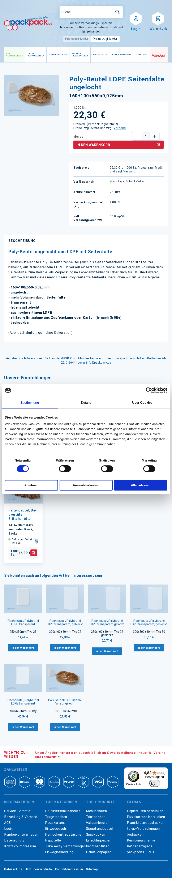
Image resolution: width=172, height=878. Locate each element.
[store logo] (28, 23)
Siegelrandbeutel (99, 829)
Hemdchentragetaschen (64, 834)
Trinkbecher (95, 817)
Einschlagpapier (98, 840)
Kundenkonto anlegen (21, 834)
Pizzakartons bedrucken (146, 817)
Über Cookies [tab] (142, 402)
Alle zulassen (140, 485)
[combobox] (91, 12)
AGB (7, 823)
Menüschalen (96, 811)
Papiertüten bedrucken (145, 811)
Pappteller (53, 840)
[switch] (65, 469)
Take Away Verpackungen (65, 846)
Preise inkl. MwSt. (77, 38)
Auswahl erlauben (86, 485)
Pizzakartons (55, 823)
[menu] (77, 55)
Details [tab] (86, 402)
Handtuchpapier (98, 852)
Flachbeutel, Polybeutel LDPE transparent (23, 622)
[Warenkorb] (158, 18)
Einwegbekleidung (59, 852)
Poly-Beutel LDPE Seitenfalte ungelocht (65, 701)
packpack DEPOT (141, 852)
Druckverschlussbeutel (63, 811)
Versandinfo (43, 869)
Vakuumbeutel (97, 823)
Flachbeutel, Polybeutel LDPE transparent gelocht (107, 622)
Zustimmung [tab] (30, 402)
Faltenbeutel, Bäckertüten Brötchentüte (22, 514)
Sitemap (92, 869)
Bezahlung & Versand (20, 817)
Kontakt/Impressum (20, 846)
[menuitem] (14, 55)
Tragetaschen (56, 817)
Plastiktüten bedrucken (145, 823)
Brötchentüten (97, 846)
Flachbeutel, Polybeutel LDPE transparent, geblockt (65, 622)
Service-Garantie (17, 811)
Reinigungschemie (141, 840)
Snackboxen (95, 834)
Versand (120, 128)
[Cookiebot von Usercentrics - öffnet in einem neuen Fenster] (148, 390)
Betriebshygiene (140, 846)
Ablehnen (31, 485)
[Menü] (165, 769)
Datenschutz (14, 840)
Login (8, 829)
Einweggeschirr (57, 829)
